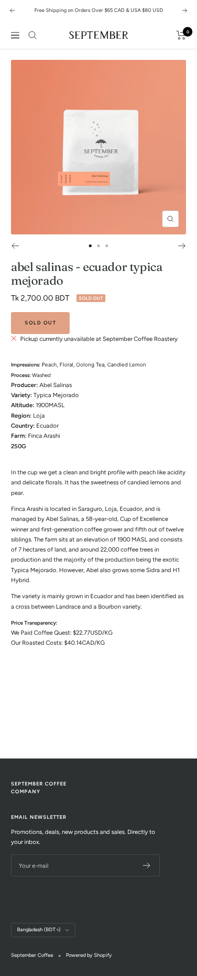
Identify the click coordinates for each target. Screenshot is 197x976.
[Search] (32, 35)
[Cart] (181, 35)
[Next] (182, 246)
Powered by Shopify (89, 955)
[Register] (147, 865)
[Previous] (15, 246)
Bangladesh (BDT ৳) (38, 930)
